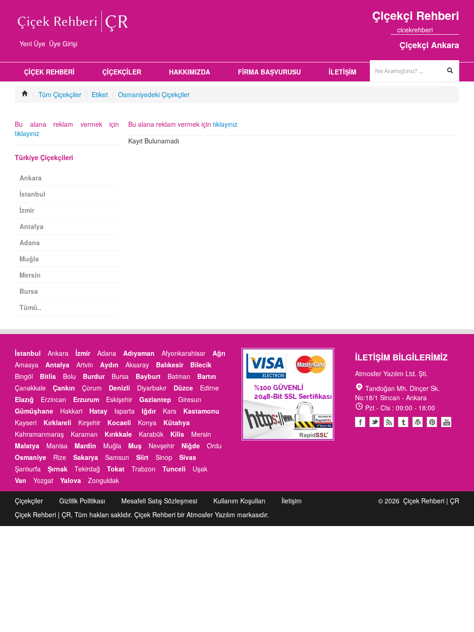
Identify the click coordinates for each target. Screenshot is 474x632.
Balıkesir (169, 364)
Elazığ (24, 399)
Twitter (374, 422)
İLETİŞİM (342, 71)
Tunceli (174, 468)
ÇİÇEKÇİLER (121, 71)
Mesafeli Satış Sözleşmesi (159, 500)
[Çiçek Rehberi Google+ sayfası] (447, 29)
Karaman (84, 434)
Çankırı (64, 387)
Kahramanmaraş (39, 434)
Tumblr (403, 422)
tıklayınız (225, 124)
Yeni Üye (32, 43)
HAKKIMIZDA (189, 71)
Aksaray (137, 364)
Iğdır (149, 410)
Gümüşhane (34, 410)
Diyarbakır (152, 387)
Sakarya (85, 457)
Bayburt (148, 376)
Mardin (85, 445)
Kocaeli (119, 422)
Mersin (30, 274)
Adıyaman (139, 353)
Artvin (84, 364)
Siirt (142, 457)
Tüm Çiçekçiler (59, 94)
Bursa (28, 291)
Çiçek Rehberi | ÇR (431, 500)
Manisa (57, 445)
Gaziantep (155, 399)
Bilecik (201, 364)
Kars (169, 410)
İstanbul (32, 193)
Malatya (27, 445)
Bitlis (48, 376)
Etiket (100, 94)
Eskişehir (119, 399)
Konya (147, 422)
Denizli (119, 387)
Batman (179, 376)
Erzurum (86, 399)
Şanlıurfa (28, 468)
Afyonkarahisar (184, 353)
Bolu (69, 376)
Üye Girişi (63, 43)
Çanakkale (30, 387)
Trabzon (143, 468)
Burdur (94, 376)
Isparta (124, 410)
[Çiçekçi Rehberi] (25, 94)
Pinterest (432, 422)
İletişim (291, 500)
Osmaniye (30, 457)
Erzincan (53, 399)
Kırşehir (89, 422)
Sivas (187, 457)
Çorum (92, 387)
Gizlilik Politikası (82, 500)
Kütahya (176, 422)
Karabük (151, 434)
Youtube (417, 422)
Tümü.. (30, 307)
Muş (135, 445)
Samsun (117, 457)
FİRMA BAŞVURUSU (269, 71)
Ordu (214, 445)
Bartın (206, 376)
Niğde (190, 445)
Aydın (109, 364)
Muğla (29, 258)
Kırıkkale (118, 434)
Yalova (70, 480)
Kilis (177, 434)
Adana (29, 242)
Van (20, 480)
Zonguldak (103, 480)
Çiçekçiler (29, 500)
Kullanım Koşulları (239, 500)
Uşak (200, 468)
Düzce (183, 387)
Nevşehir (162, 445)
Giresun (189, 399)
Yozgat (43, 480)
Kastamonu (201, 410)
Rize (59, 457)
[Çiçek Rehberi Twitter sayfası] (439, 29)
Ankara (30, 177)
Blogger (388, 422)
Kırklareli (57, 422)
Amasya (26, 364)
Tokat (116, 468)
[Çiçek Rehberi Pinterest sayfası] (456, 29)
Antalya (31, 226)
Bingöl (24, 376)
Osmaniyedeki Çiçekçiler (154, 94)
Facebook (360, 422)
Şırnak (58, 468)
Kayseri (26, 422)
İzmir (26, 210)
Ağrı (218, 353)
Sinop (164, 457)
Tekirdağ (87, 468)
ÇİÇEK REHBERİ (49, 71)
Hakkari (71, 410)
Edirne (209, 387)
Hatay (98, 410)
